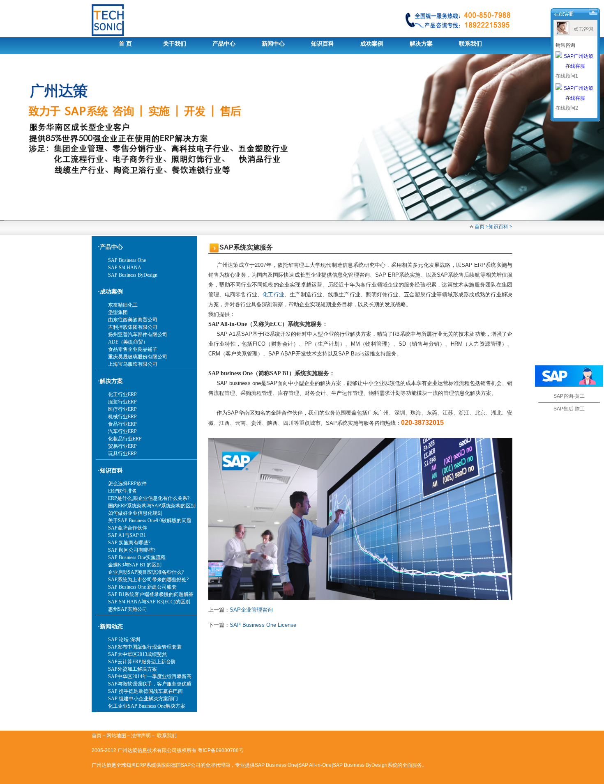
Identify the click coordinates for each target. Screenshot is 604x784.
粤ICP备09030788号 (221, 750)
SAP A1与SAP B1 (127, 535)
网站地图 (116, 735)
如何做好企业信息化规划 (135, 513)
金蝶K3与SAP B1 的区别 (134, 565)
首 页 (125, 44)
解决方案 (421, 44)
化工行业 (273, 294)
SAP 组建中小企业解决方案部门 (143, 698)
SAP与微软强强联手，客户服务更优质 (149, 684)
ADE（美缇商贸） (128, 342)
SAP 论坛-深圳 (124, 639)
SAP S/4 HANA (124, 268)
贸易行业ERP (122, 446)
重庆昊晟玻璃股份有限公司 (137, 357)
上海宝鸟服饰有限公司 (132, 364)
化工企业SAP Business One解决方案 (146, 706)
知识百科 (322, 44)
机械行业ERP (122, 417)
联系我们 (470, 44)
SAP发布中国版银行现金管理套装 (145, 647)
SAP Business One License (263, 625)
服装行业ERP (122, 402)
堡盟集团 (118, 312)
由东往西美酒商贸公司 (132, 320)
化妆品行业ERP (125, 439)
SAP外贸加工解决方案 (132, 669)
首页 (478, 226)
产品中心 (223, 44)
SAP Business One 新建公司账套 (142, 587)
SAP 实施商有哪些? (129, 543)
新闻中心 (273, 44)
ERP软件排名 (122, 491)
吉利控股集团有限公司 (132, 327)
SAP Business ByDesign (132, 275)
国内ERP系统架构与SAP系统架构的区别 (152, 506)
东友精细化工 (123, 305)
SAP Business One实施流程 (137, 557)
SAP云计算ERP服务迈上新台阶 (142, 662)
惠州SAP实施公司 (127, 609)
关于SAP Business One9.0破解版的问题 (149, 520)
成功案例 (371, 44)
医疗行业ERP (122, 409)
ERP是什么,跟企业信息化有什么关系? (148, 498)
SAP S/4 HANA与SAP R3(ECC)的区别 (149, 602)
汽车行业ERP (122, 431)
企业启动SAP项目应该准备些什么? (146, 572)
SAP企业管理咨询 (251, 610)
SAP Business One (127, 260)
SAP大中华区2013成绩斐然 (137, 654)
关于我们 (174, 44)
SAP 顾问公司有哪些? (131, 550)
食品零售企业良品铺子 (132, 349)
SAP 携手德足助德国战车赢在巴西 (145, 691)
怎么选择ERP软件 (127, 483)
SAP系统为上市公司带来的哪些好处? (148, 579)
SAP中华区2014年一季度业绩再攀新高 (149, 676)
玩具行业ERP (122, 453)
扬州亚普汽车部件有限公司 (137, 334)
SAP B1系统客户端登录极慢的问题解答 (151, 594)
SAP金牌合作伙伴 (127, 528)
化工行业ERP (122, 394)
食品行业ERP (122, 424)
